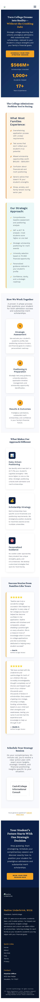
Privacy (6, 961)
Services (7, 953)
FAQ (5, 956)
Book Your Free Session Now (20, 876)
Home (6, 947)
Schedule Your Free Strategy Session (20, 54)
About (6, 950)
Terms (6, 959)
